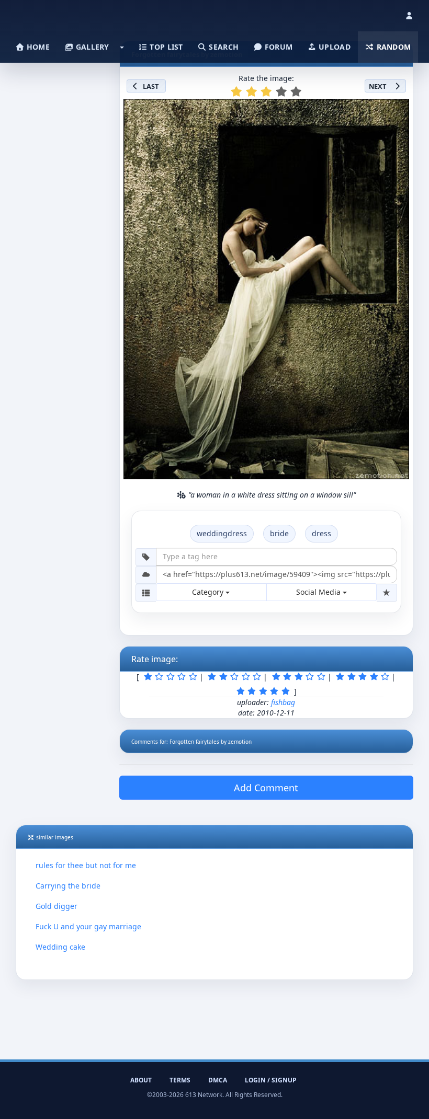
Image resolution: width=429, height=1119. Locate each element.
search (223, 47)
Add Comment (266, 787)
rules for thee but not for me (86, 865)
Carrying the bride (68, 886)
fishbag (283, 702)
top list (165, 47)
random (392, 47)
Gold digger (56, 906)
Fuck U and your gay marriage (88, 926)
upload (334, 47)
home (37, 47)
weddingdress (222, 533)
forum (278, 47)
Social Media (319, 592)
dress (321, 533)
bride (279, 533)
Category (208, 592)
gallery (91, 47)
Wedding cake (60, 947)
